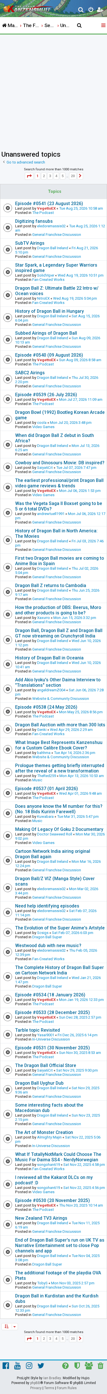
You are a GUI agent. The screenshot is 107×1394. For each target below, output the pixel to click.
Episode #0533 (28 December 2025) (52, 1012)
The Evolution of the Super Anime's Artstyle (60, 928)
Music (37, 780)
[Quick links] (104, 25)
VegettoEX (46, 208)
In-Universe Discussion (51, 1039)
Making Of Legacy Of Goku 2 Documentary (59, 829)
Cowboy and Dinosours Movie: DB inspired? (59, 462)
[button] (29, 176)
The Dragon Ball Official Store (45, 1065)
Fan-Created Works (48, 279)
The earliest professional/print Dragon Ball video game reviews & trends (59, 483)
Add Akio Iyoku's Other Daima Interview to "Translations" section (57, 682)
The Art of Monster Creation (44, 1132)
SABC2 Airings (30, 372)
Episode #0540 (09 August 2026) (49, 355)
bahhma (44, 753)
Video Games (43, 427)
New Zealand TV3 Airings (41, 1218)
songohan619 (48, 1164)
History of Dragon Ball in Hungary (49, 311)
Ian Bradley (52, 1378)
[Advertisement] (53, 90)
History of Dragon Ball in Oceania (49, 658)
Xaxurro (43, 618)
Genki (42, 729)
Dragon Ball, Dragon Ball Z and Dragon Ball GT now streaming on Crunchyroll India (58, 633)
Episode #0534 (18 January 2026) (50, 995)
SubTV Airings (30, 243)
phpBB (35, 1383)
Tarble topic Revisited (37, 1030)
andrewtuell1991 (50, 514)
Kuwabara (45, 816)
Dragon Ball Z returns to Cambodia (50, 585)
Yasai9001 (45, 1035)
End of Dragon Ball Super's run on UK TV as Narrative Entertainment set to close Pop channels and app (59, 1245)
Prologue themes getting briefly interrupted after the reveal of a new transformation (59, 768)
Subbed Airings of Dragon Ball (46, 333)
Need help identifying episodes (47, 906)
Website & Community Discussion (60, 698)
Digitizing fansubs (34, 221)
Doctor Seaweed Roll (54, 834)
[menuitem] (81, 10)
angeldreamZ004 (51, 690)
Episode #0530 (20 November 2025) (52, 1200)
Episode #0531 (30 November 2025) (52, 1047)
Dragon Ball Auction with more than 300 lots (60, 724)
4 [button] (56, 176)
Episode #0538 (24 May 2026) (46, 707)
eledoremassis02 (51, 226)
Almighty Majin (49, 1137)
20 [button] (73, 176)
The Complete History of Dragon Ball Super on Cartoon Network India (59, 970)
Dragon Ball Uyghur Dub (39, 1083)
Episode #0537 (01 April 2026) (46, 788)
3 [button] (50, 176)
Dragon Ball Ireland (52, 248)
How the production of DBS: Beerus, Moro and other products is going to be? (58, 610)
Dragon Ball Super (47, 937)
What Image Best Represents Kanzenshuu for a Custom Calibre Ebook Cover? (58, 745)
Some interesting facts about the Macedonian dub (49, 1107)
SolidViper (45, 275)
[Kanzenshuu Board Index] (29, 7)
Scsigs (43, 933)
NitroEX (43, 298)
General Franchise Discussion (56, 234)
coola (42, 422)
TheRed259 (46, 776)
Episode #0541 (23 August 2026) (49, 203)
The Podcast (43, 212)
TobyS (42, 1283)
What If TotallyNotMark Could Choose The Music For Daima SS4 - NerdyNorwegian (58, 1157)
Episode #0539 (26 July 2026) (46, 394)
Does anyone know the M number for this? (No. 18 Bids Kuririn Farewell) (58, 809)
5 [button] (63, 176)
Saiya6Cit (45, 467)
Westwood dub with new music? (48, 945)
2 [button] (44, 176)
